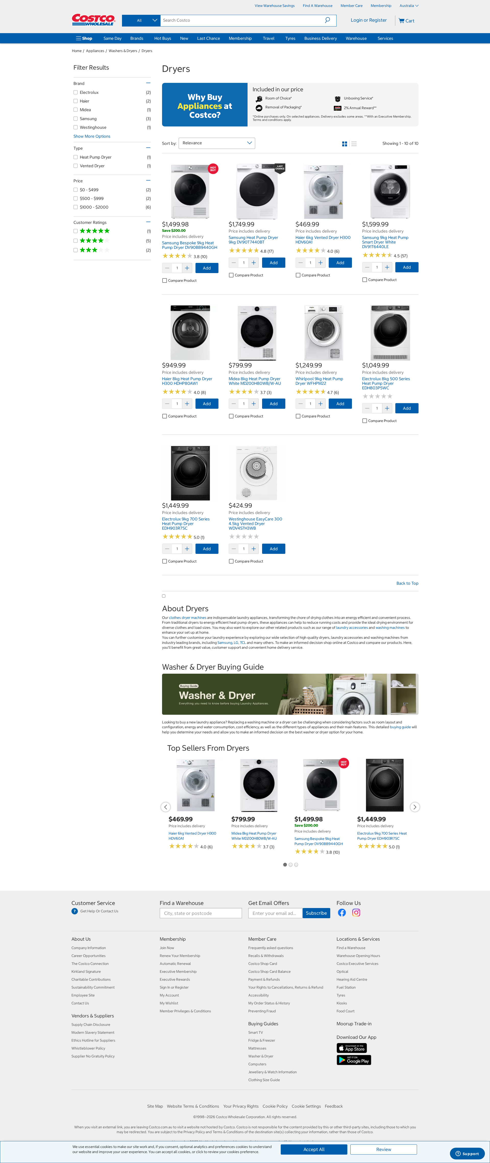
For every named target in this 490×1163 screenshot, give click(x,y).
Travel (268, 38)
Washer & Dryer (260, 1056)
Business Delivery (320, 38)
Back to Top (408, 583)
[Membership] (253, 38)
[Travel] (275, 38)
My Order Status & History (269, 1003)
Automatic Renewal (175, 963)
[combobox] (141, 20)
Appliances (95, 50)
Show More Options (92, 136)
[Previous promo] (165, 807)
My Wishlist (169, 1003)
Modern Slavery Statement (92, 1032)
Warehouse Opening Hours (358, 955)
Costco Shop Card (262, 963)
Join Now (167, 947)
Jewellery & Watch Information (272, 1072)
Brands (136, 38)
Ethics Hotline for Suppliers (93, 1040)
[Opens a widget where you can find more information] (467, 1154)
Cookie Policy (275, 1106)
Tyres (290, 38)
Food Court (345, 1011)
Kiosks (342, 1003)
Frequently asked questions (270, 947)
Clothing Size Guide (264, 1080)
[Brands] (144, 38)
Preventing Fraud (262, 1011)
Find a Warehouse (182, 903)
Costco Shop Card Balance (269, 971)
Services (385, 38)
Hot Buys (162, 38)
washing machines (390, 627)
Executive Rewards (175, 979)
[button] (330, 20)
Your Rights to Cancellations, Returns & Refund (285, 987)
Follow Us (349, 903)
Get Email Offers (268, 903)
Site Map (155, 1106)
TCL (243, 642)
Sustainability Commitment (93, 987)
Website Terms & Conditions (193, 1106)
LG (236, 642)
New (184, 38)
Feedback (334, 1106)
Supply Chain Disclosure (90, 1024)
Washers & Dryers (123, 50)
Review (383, 1149)
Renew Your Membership (180, 955)
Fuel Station (346, 987)
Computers (257, 1064)
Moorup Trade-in (354, 1024)
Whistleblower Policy (88, 1048)
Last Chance (208, 38)
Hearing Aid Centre (352, 979)
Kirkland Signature (86, 971)
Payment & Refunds (264, 979)
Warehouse (356, 38)
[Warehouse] (368, 38)
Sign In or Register (174, 987)
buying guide (400, 727)
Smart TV (255, 1032)
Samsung (224, 642)
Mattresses (257, 1048)
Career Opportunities (88, 955)
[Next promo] (415, 807)
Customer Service (93, 903)
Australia (407, 5)
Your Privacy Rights (241, 1106)
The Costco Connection (90, 963)
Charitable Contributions (91, 979)
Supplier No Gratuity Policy (93, 1056)
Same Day (112, 38)
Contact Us (80, 1003)
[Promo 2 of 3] (290, 865)
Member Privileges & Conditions (185, 1011)
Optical (342, 971)
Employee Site (83, 995)
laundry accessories (352, 627)
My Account (169, 995)
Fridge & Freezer (261, 1040)
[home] (93, 19)
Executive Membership (178, 971)
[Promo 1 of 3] (285, 865)
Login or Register (369, 20)
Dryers (147, 50)
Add (207, 268)
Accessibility (258, 995)
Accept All (314, 1149)
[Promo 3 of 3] (296, 865)
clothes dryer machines (187, 617)
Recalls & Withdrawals (266, 955)
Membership (240, 38)
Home (77, 50)
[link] (190, 217)
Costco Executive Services (357, 963)
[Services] (394, 38)
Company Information (88, 947)
